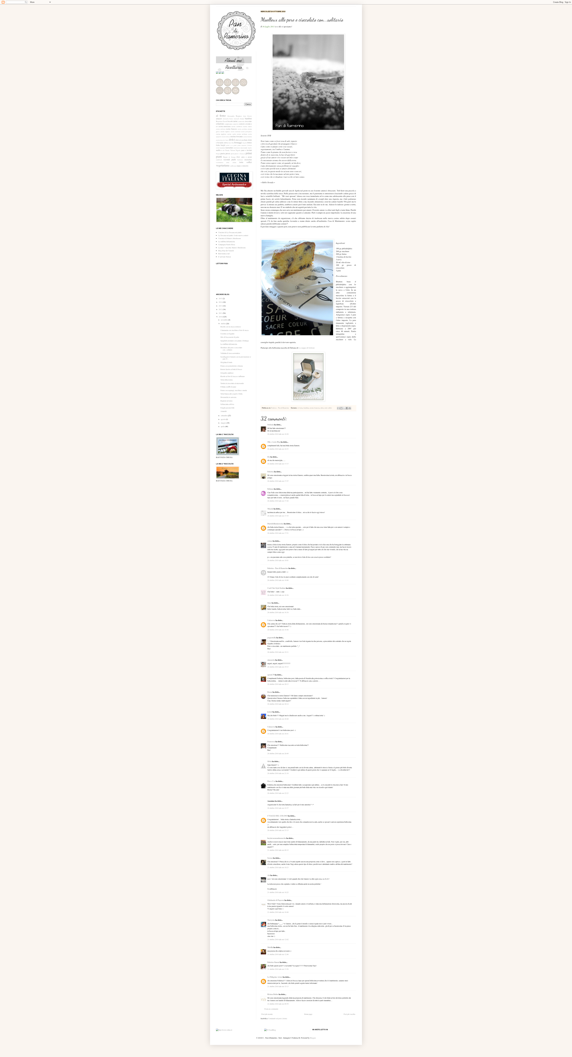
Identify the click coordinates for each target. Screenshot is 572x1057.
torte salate (231, 162)
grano (235, 145)
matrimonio (237, 148)
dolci (322, 408)
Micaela (270, 508)
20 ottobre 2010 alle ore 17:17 (278, 463)
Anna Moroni (247, 116)
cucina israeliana (235, 132)
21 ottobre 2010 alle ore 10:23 (278, 867)
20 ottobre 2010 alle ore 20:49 (278, 753)
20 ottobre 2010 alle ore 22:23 (278, 793)
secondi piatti (229, 159)
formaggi (238, 142)
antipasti (219, 118)
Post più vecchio (349, 1014)
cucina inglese (225, 131)
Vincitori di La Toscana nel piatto (229, 232)
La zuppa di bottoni (307, 347)
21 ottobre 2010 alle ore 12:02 (278, 939)
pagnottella (271, 637)
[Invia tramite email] (338, 408)
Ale (268, 875)
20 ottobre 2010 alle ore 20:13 (278, 684)
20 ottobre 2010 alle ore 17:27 (278, 481)
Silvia (269, 761)
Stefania (270, 424)
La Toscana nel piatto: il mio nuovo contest (233, 235)
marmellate (229, 147)
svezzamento (219, 162)
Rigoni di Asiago (229, 157)
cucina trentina (247, 137)
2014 (221, 302)
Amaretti (223, 411)
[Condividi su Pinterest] (349, 408)
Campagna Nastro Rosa (226, 244)
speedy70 (270, 674)
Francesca (271, 741)
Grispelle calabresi (226, 373)
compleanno (228, 124)
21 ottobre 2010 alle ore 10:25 (278, 892)
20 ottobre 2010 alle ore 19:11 (278, 652)
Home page (308, 1014)
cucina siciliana (242, 134)
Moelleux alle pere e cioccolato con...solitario (231, 348)
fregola (245, 143)
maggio (223, 423)
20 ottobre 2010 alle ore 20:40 (278, 719)
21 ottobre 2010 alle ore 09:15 (278, 850)
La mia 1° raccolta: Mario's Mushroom (231, 247)
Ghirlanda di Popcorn (275, 900)
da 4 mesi (226, 140)
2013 (221, 306)
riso (238, 156)
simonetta (271, 660)
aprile (223, 426)
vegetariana (222, 165)
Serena (270, 858)
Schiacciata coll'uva (227, 404)
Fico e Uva (271, 781)
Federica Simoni (273, 962)
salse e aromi (246, 157)
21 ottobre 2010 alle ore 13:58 (278, 969)
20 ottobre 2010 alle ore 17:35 (278, 515)
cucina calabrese (236, 126)
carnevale (241, 121)
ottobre (223, 323)
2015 (221, 298)
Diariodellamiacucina (275, 523)
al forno (300, 408)
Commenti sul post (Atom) (277, 1018)
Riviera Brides (272, 994)
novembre (224, 320)
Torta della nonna (226, 379)
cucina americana (224, 126)
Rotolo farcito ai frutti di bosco (231, 369)
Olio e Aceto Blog (273, 442)
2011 (221, 313)
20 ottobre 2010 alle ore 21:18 (278, 773)
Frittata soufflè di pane (228, 386)
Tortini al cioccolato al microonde (232, 383)
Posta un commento (271, 1009)
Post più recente (267, 1014)
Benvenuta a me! (224, 253)
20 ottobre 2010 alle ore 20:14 (278, 704)
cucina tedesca (226, 137)
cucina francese (315, 408)
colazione (220, 123)
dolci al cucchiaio (242, 140)
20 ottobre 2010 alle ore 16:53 (278, 449)
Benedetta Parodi (221, 121)
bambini (306, 408)
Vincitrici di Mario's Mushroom (229, 238)
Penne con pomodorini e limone (231, 366)
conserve (235, 124)
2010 (221, 316)
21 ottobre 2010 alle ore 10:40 (278, 912)
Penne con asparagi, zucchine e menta (233, 390)
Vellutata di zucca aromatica (230, 353)
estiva (226, 142)
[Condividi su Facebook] (346, 408)
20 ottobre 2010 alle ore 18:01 (278, 560)
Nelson (232, 150)
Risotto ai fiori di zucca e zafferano (232, 376)
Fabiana (270, 489)
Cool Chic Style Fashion (276, 588)
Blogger (312, 1038)
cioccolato (248, 121)
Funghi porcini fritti (227, 408)
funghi (223, 145)
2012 (221, 309)
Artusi (242, 119)
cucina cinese (247, 126)
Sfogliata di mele (226, 362)
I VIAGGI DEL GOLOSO (277, 816)
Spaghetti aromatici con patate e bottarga (234, 340)
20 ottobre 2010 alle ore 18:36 (278, 595)
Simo (269, 603)
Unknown (271, 620)
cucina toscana (236, 136)
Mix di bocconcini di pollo (229, 337)
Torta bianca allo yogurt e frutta (231, 393)
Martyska (271, 920)
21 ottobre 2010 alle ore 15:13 (278, 986)
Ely (268, 457)
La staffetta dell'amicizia (226, 241)
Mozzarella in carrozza (228, 397)
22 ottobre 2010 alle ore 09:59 (278, 1004)
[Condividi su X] (344, 408)
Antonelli (236, 119)
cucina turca (219, 140)
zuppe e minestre (242, 165)
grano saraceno (241, 145)
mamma (222, 148)
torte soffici (328, 408)
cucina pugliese (221, 134)
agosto (223, 419)
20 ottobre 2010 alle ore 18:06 (278, 580)
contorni (242, 124)
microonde (244, 148)
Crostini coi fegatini (227, 333)
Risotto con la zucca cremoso (230, 326)
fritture (249, 142)
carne (235, 121)
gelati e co (229, 145)
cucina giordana (242, 129)
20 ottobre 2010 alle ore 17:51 (278, 533)
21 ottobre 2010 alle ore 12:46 (278, 954)
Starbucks (240, 160)
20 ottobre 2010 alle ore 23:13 (278, 830)
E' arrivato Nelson (224, 256)
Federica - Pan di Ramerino (280, 408)
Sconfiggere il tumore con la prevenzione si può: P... (235, 358)
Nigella (238, 150)
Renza (269, 692)
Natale (227, 150)
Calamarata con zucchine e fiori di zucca (234, 330)
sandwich (219, 160)
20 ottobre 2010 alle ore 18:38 (278, 612)
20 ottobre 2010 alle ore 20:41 (278, 733)
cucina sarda (231, 134)
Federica (270, 471)
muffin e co (220, 150)
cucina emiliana (220, 129)
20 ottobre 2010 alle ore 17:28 (278, 501)
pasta (222, 153)
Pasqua (218, 154)
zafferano (233, 166)
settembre (224, 415)
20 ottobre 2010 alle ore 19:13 (278, 667)
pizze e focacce (240, 154)
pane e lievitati (246, 150)
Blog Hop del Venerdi (226, 250)
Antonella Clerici (228, 119)
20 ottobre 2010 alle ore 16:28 (278, 434)
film (232, 143)
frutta (218, 145)
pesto (232, 154)
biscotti (230, 121)
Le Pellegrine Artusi (274, 977)
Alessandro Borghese (234, 116)
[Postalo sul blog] (341, 408)
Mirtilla (270, 947)
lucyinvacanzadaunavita (276, 838)
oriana (269, 541)
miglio (250, 148)
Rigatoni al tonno (226, 401)
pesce (228, 153)
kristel (269, 712)
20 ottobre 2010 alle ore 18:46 (278, 629)
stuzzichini (248, 159)
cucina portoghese (246, 132)
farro (229, 143)
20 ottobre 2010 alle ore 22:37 (278, 808)
